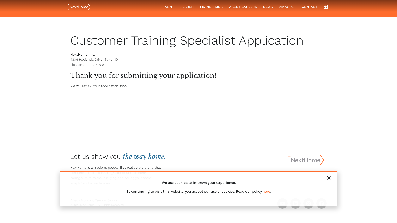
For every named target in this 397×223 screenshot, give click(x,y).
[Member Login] (325, 7)
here (266, 191)
